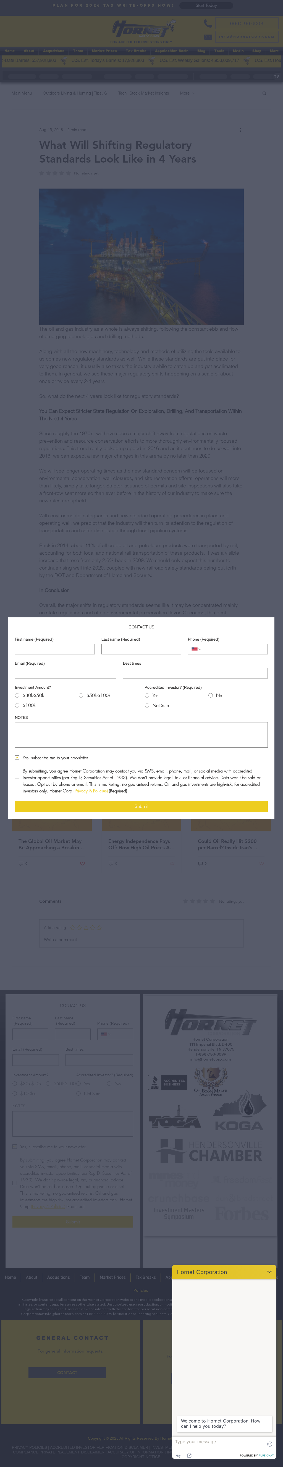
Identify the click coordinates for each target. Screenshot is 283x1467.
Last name (120, 639)
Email (30, 663)
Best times (132, 663)
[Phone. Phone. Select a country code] (197, 649)
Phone (203, 639)
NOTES (21, 717)
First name (34, 639)
